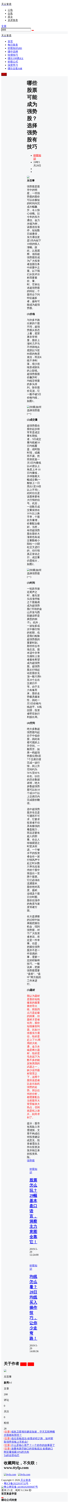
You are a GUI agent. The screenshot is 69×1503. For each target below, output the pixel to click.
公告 (10, 10)
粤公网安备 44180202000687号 (21, 1486)
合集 (10, 13)
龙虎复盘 (13, 20)
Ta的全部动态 (11, 1455)
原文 (10, 16)
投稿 (4, 74)
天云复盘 (25, 1480)
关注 (23, 1364)
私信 (31, 1364)
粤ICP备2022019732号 (16, 1483)
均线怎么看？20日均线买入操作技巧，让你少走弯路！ (33, 1307)
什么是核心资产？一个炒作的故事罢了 (29, 1445)
